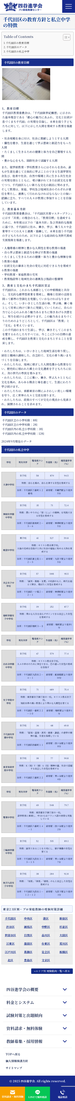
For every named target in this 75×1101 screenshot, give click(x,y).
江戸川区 (10, 952)
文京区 (46, 960)
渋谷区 (10, 927)
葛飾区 (28, 952)
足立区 (46, 952)
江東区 (10, 944)
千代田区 (10, 918)
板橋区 (63, 952)
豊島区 (28, 960)
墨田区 (28, 944)
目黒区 (28, 935)
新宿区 (63, 918)
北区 (10, 960)
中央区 (28, 918)
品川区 (46, 935)
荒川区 (63, 944)
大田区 (63, 935)
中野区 (46, 927)
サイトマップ (14, 1068)
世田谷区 (10, 935)
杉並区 (63, 927)
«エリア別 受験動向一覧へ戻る (52, 971)
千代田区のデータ (16, 47)
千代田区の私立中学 (17, 51)
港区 (46, 918)
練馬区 (28, 927)
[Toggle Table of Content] (64, 37)
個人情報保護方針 (17, 1061)
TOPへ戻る (13, 1054)
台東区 (46, 944)
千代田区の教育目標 (17, 43)
